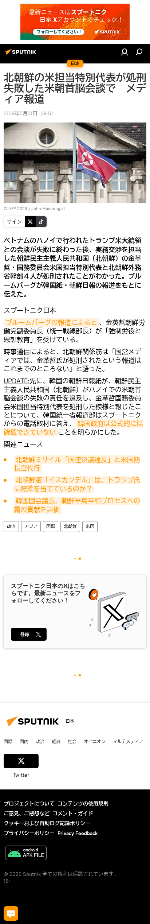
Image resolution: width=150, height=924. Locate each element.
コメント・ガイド (72, 813)
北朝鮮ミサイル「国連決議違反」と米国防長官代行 (77, 463)
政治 (11, 526)
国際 (50, 526)
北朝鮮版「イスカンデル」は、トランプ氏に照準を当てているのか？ (77, 484)
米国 (90, 526)
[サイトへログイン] (124, 51)
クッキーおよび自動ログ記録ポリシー (47, 823)
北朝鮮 (70, 526)
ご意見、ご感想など (27, 813)
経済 (56, 741)
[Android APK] (26, 854)
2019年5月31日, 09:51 (28, 113)
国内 (24, 741)
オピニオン (95, 741)
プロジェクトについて (29, 803)
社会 (72, 741)
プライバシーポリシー (29, 833)
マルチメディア (128, 741)
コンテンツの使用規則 (83, 803)
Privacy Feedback (78, 833)
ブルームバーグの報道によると (51, 322)
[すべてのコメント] (11, 913)
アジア (31, 526)
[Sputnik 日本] (22, 54)
